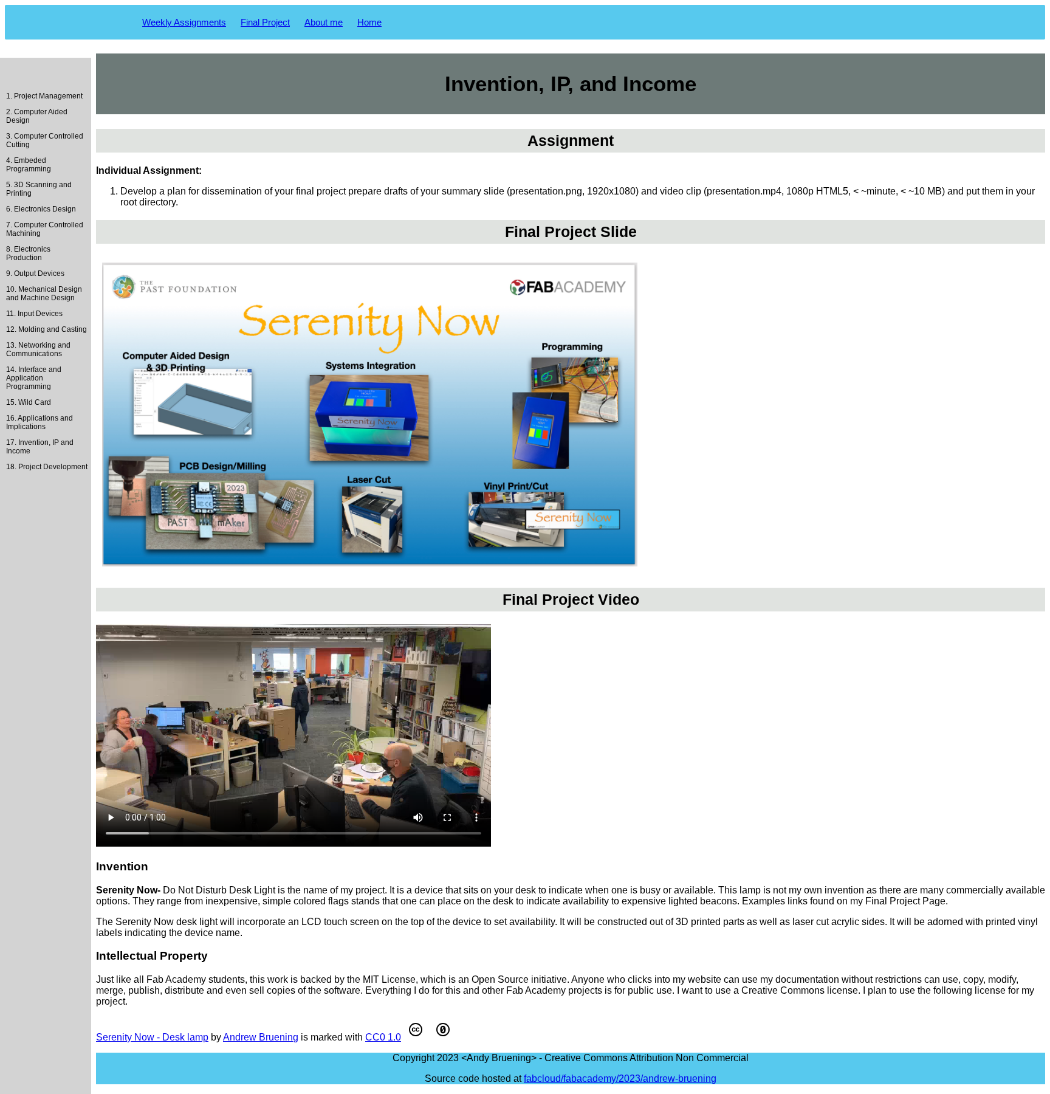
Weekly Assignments (184, 22)
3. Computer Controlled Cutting (44, 140)
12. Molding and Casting (46, 329)
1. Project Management (44, 96)
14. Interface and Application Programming (33, 378)
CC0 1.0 (383, 1037)
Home (369, 22)
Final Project (265, 22)
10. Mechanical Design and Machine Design (44, 293)
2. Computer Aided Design (36, 116)
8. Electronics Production (28, 253)
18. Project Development (47, 467)
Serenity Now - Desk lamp (152, 1037)
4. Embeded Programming (28, 164)
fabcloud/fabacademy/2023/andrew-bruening (620, 1078)
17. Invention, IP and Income (40, 446)
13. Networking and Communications (38, 349)
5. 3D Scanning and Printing (39, 189)
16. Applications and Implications (39, 422)
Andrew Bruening (260, 1037)
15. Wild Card (28, 402)
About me (323, 22)
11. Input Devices (34, 313)
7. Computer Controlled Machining (44, 229)
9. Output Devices (35, 273)
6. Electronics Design (41, 209)
